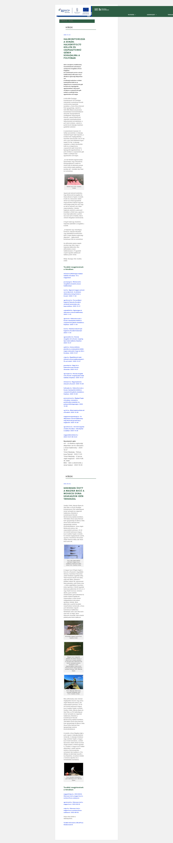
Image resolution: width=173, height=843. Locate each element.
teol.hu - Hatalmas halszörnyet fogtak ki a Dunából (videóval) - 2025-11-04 (73, 330)
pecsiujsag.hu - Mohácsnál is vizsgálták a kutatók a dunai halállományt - (72, 284)
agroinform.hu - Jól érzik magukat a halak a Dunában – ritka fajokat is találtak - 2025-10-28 (74, 428)
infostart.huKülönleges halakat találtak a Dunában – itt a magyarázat (73, 275)
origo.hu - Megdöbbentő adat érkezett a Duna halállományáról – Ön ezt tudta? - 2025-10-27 (74, 359)
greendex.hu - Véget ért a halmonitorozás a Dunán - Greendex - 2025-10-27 (71, 367)
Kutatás (131, 14)
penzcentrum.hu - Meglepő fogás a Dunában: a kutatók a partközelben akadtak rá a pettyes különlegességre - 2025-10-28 (74, 402)
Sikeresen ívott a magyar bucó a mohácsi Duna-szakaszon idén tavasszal (74, 493)
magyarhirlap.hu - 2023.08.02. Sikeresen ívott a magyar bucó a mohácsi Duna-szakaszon (73, 796)
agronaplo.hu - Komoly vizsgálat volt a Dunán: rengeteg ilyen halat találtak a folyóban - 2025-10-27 (74, 375)
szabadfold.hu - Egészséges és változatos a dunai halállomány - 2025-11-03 (73, 312)
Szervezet (151, 14)
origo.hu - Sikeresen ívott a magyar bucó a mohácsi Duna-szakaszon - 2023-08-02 (73, 810)
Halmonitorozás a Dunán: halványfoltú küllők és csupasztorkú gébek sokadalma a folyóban (74, 48)
